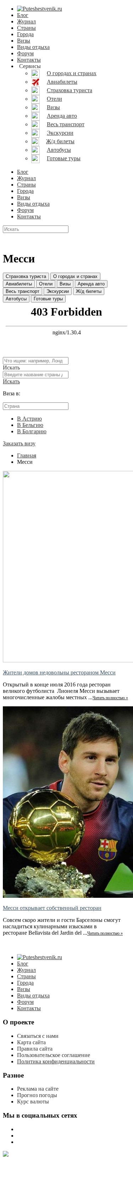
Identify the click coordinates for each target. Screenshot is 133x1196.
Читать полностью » (110, 697)
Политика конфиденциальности (56, 1061)
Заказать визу (19, 443)
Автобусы (16, 298)
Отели (45, 284)
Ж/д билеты (88, 291)
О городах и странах (75, 276)
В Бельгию (30, 425)
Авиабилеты (19, 284)
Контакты (29, 60)
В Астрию (29, 419)
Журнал (26, 21)
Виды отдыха (33, 47)
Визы (23, 41)
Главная (26, 455)
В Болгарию (31, 431)
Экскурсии (57, 291)
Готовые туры (48, 298)
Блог (22, 15)
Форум (25, 53)
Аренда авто (91, 284)
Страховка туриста (26, 276)
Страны (26, 28)
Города (25, 34)
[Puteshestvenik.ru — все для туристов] (39, 9)
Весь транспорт (22, 291)
